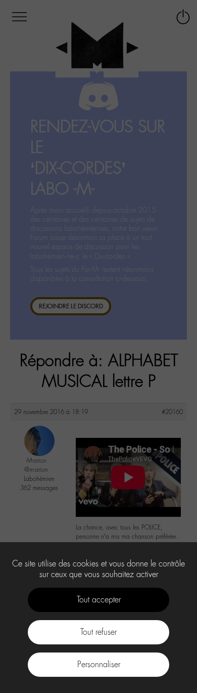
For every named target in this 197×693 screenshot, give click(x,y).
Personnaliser (98, 664)
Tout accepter (99, 599)
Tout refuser (98, 632)
